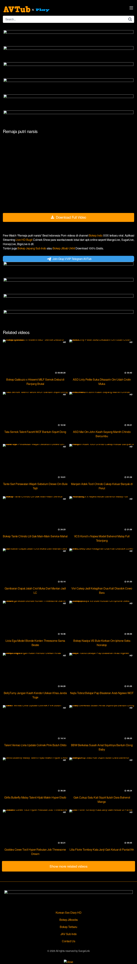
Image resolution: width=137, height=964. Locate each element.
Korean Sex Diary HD (69, 912)
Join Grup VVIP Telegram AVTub (72, 259)
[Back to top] (131, 956)
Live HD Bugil (24, 240)
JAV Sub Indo (68, 934)
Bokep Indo (96, 235)
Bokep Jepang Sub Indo (32, 248)
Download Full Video (70, 217)
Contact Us (68, 941)
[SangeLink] (27, 9)
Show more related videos (68, 866)
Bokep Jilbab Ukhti (64, 248)
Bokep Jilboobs (68, 920)
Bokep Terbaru (68, 927)
